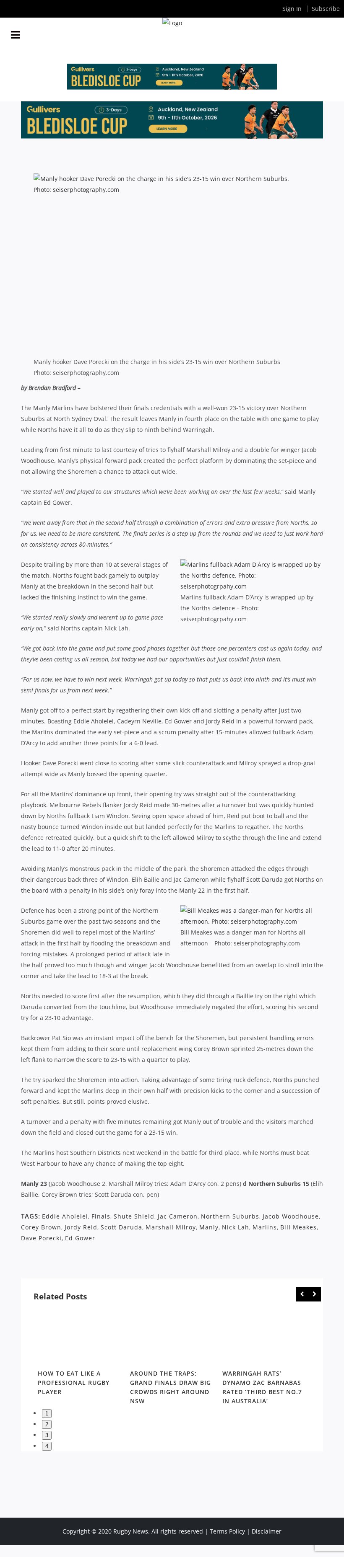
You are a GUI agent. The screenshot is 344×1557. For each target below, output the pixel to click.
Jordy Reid (81, 1227)
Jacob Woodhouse (291, 1216)
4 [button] (46, 1446)
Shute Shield (134, 1216)
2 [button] (46, 1424)
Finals (100, 1216)
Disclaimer (266, 1531)
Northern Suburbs (230, 1216)
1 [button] (46, 1413)
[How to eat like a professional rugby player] (80, 1337)
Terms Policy (227, 1531)
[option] (80, 1354)
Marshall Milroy (171, 1227)
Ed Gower (80, 1238)
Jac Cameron (178, 1216)
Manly (209, 1227)
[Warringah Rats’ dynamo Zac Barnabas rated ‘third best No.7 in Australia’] (264, 1337)
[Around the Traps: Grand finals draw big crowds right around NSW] (172, 1337)
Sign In (292, 9)
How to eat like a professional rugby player (73, 1382)
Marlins (265, 1227)
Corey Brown (41, 1227)
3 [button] (46, 1435)
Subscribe (326, 9)
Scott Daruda (121, 1227)
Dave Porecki (41, 1238)
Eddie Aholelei (65, 1216)
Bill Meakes (298, 1227)
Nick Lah (235, 1227)
